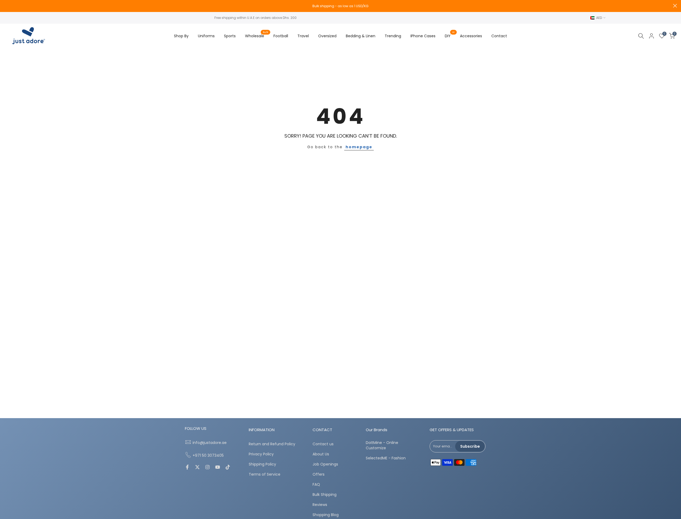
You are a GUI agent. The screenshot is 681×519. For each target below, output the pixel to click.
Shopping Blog (326, 514)
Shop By (181, 36)
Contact (499, 36)
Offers (319, 474)
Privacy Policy (261, 454)
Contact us (323, 444)
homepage (359, 147)
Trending (393, 36)
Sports (230, 36)
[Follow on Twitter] (197, 467)
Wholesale (256, 36)
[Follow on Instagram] (207, 467)
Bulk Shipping (325, 494)
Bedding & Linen (360, 36)
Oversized (327, 36)
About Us (321, 454)
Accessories (471, 36)
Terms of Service (264, 474)
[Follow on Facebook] (187, 467)
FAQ (316, 484)
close (6, 6)
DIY (450, 36)
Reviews (320, 504)
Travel (303, 36)
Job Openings (325, 464)
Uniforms (206, 36)
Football (280, 36)
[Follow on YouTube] (217, 467)
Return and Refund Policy (272, 444)
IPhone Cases (422, 36)
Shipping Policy (262, 464)
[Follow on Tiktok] (227, 467)
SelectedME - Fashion (386, 458)
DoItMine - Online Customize (382, 445)
